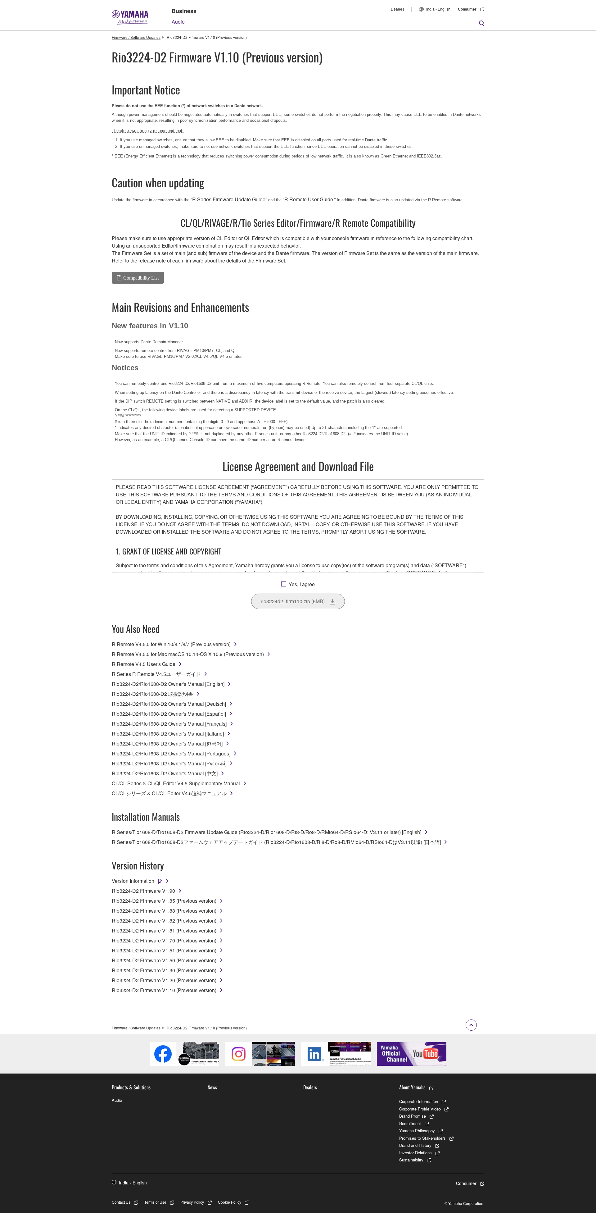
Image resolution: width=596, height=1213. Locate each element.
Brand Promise (412, 1116)
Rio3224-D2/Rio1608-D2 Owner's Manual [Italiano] (168, 733)
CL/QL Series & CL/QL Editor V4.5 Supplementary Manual (176, 783)
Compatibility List (141, 277)
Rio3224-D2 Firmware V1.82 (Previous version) (164, 920)
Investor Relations (415, 1153)
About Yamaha (412, 1087)
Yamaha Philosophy (417, 1130)
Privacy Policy (192, 1202)
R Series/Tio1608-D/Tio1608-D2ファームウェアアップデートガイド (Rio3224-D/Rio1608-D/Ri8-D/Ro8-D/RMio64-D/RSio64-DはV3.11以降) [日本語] (276, 842)
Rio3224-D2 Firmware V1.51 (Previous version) (164, 950)
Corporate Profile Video (420, 1109)
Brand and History (415, 1145)
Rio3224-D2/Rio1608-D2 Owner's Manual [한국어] (167, 743)
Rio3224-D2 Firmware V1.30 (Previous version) (164, 970)
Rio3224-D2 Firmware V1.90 (143, 890)
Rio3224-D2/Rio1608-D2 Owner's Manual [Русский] (169, 763)
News (212, 1087)
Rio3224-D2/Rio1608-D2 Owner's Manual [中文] (165, 773)
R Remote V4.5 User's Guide (143, 664)
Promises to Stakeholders (422, 1138)
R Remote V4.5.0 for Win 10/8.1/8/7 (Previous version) (171, 644)
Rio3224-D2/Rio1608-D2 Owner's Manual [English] (168, 683)
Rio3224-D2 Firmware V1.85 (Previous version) (164, 900)
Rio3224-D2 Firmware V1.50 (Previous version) (164, 960)
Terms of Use (155, 1202)
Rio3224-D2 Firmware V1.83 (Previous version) (164, 910)
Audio (178, 21)
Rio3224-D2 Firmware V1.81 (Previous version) (164, 930)
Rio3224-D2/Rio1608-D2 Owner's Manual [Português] (171, 753)
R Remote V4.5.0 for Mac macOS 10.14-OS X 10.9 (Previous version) (188, 654)
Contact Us (121, 1202)
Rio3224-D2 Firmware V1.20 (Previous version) (164, 980)
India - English (438, 8)
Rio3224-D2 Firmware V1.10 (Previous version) (164, 990)
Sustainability (411, 1160)
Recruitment (410, 1123)
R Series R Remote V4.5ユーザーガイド (156, 673)
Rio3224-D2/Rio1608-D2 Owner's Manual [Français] (169, 723)
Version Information (133, 880)
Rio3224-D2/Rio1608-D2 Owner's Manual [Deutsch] (169, 703)
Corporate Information (418, 1101)
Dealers (397, 8)
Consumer (467, 9)
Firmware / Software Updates (136, 37)
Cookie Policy (229, 1202)
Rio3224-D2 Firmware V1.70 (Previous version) (164, 940)
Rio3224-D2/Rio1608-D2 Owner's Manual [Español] (169, 713)
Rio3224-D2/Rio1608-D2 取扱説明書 (152, 693)
